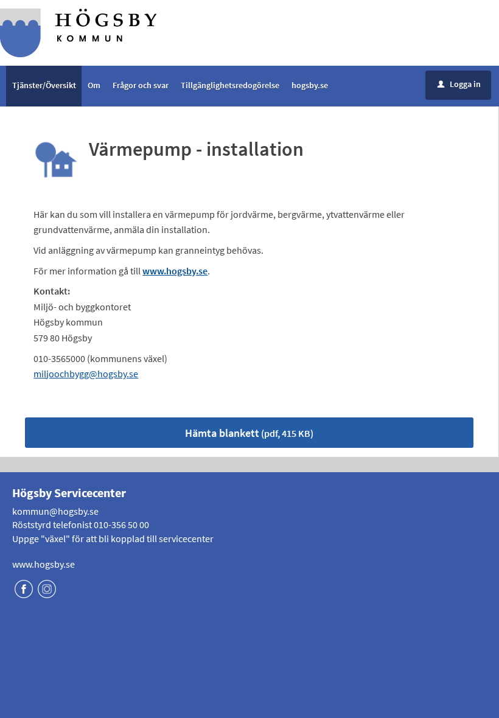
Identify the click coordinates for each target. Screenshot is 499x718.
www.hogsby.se (43, 564)
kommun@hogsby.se (55, 511)
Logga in (459, 83)
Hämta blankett (249, 433)
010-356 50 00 (121, 524)
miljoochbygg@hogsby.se (85, 374)
